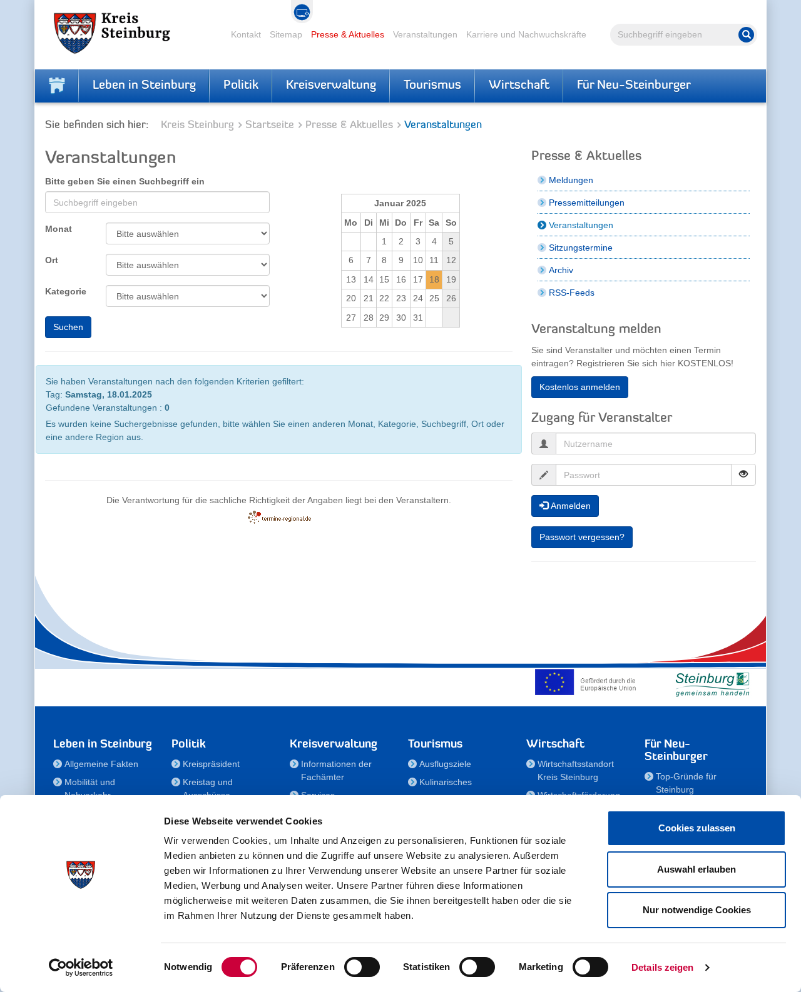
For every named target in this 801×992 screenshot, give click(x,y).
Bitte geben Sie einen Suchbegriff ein (125, 181)
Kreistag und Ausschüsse (208, 788)
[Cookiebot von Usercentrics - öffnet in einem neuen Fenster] (81, 967)
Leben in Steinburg (144, 85)
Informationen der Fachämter (336, 770)
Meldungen (571, 180)
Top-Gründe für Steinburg (686, 782)
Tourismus (432, 85)
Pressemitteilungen (587, 203)
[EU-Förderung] (588, 682)
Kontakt (246, 34)
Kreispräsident (211, 764)
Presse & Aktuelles (347, 34)
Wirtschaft (519, 85)
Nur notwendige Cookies (697, 909)
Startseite (269, 125)
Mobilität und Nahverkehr (89, 788)
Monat (58, 229)
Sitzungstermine (581, 248)
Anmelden (569, 506)
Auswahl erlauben (696, 869)
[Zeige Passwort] (743, 475)
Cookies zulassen (696, 828)
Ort (51, 260)
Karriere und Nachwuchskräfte (526, 34)
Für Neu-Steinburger (634, 85)
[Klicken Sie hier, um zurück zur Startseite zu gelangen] (57, 85)
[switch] (362, 967)
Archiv (561, 270)
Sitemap (286, 34)
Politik (240, 85)
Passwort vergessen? (582, 537)
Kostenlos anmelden (579, 387)
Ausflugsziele (445, 764)
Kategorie (65, 291)
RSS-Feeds (571, 293)
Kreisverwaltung (331, 85)
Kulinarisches (445, 782)
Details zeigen (662, 967)
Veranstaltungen (425, 34)
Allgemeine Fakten (101, 764)
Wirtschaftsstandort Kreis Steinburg (576, 770)
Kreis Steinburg (197, 125)
